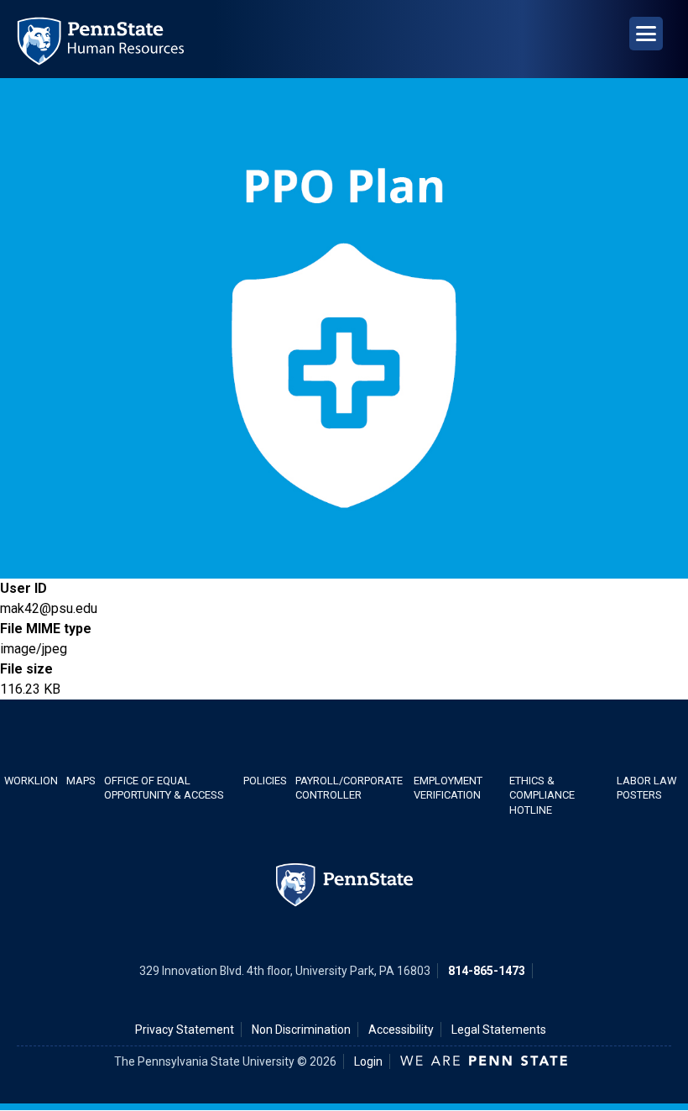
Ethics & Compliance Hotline (542, 795)
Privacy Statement (184, 1029)
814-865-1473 (486, 970)
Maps (81, 780)
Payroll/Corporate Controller (349, 787)
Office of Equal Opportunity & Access (164, 787)
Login (368, 1061)
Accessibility (401, 1029)
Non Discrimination (301, 1029)
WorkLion (31, 780)
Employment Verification (448, 787)
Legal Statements (498, 1029)
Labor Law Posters (646, 787)
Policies (265, 780)
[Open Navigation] (646, 33)
